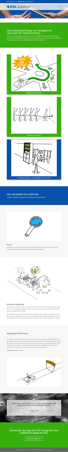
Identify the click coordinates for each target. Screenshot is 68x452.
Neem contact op (34, 438)
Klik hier (21, 350)
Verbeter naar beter (34, 135)
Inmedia (49, 449)
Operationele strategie (34, 93)
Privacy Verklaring (36, 449)
